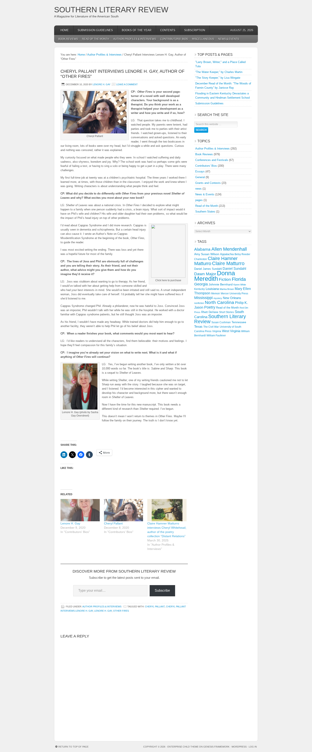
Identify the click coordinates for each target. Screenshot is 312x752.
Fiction (225, 279)
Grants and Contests (208, 183)
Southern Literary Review (111, 9)
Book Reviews (68, 39)
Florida (239, 279)
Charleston (200, 259)
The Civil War (211, 326)
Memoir (215, 293)
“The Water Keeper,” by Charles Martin (218, 72)
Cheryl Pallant (113, 523)
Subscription (194, 30)
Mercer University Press (234, 293)
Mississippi (203, 298)
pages (199, 200)
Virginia (216, 331)
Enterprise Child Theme (182, 746)
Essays (200, 171)
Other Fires (121, 610)
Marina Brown (227, 289)
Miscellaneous (203, 39)
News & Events (228, 39)
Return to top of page (73, 746)
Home (64, 30)
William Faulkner (216, 335)
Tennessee (239, 322)
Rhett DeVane (209, 312)
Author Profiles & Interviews (134, 39)
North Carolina (219, 302)
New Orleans (232, 298)
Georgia (201, 284)
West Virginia (231, 331)
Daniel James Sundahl (208, 268)
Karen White (239, 284)
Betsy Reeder (242, 254)
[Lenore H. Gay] (80, 510)
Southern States (205, 211)
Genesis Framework (216, 746)
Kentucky (199, 289)
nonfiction (199, 303)
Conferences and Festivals (211, 160)
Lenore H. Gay (101, 84)
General (200, 177)
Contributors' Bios (206, 165)
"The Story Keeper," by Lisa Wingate (217, 77)
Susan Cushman (221, 322)
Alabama (202, 249)
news (198, 188)
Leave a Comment (127, 84)
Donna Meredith (214, 276)
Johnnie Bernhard (221, 284)
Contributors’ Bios (174, 39)
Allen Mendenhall (229, 249)
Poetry (209, 307)
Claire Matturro (228, 263)
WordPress (239, 746)
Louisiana (212, 289)
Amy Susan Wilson (206, 254)
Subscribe (162, 590)
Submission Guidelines (95, 30)
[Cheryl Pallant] (123, 510)
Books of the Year (136, 30)
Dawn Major (205, 273)
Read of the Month (95, 39)
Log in (253, 746)
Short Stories (226, 312)
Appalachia (227, 254)
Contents (167, 30)
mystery (218, 298)
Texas (198, 326)
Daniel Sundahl (234, 268)
